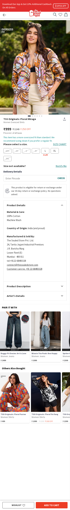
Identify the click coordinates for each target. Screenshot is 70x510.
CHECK (61, 178)
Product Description (19, 286)
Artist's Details (16, 296)
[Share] (64, 119)
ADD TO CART (51, 505)
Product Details (16, 205)
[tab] (35, 205)
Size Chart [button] (60, 144)
